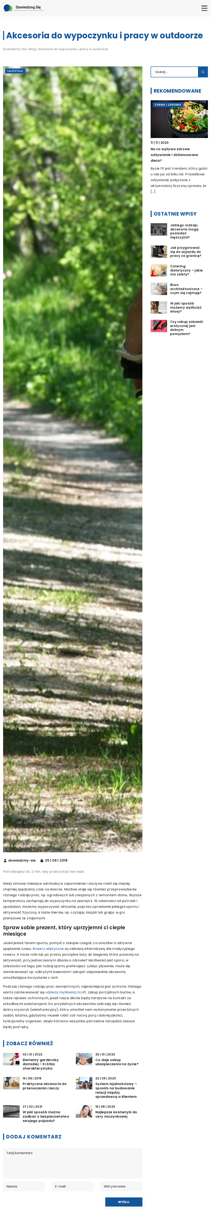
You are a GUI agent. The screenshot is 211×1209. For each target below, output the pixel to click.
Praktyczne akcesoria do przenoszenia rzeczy (45, 1086)
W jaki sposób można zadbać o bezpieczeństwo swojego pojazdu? (46, 1116)
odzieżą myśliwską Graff (66, 992)
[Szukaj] (203, 71)
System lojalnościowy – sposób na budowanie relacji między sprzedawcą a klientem (116, 1090)
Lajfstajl (15, 71)
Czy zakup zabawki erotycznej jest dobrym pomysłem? (186, 328)
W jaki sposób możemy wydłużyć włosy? (186, 307)
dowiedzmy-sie (22, 860)
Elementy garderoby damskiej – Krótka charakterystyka (41, 1064)
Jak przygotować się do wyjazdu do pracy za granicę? (186, 252)
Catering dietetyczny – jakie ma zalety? (186, 270)
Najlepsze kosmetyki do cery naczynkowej (116, 1114)
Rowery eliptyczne (48, 948)
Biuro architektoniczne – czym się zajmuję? (186, 289)
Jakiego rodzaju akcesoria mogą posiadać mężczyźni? (184, 231)
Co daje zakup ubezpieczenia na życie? (116, 1062)
